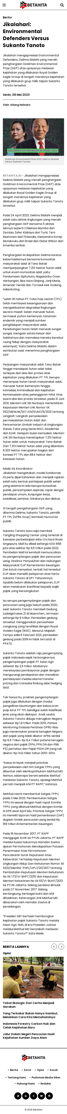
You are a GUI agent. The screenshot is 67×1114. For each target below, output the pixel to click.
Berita (14, 1070)
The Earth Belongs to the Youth (26, 1000)
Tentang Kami (17, 1077)
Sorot (27, 1070)
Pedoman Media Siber (46, 1077)
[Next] (61, 946)
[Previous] (54, 946)
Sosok (54, 1070)
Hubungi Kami (26, 1083)
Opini (40, 1070)
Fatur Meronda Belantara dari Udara (30, 1013)
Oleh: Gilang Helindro (17, 105)
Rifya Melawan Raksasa (21, 1007)
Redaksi (46, 1083)
